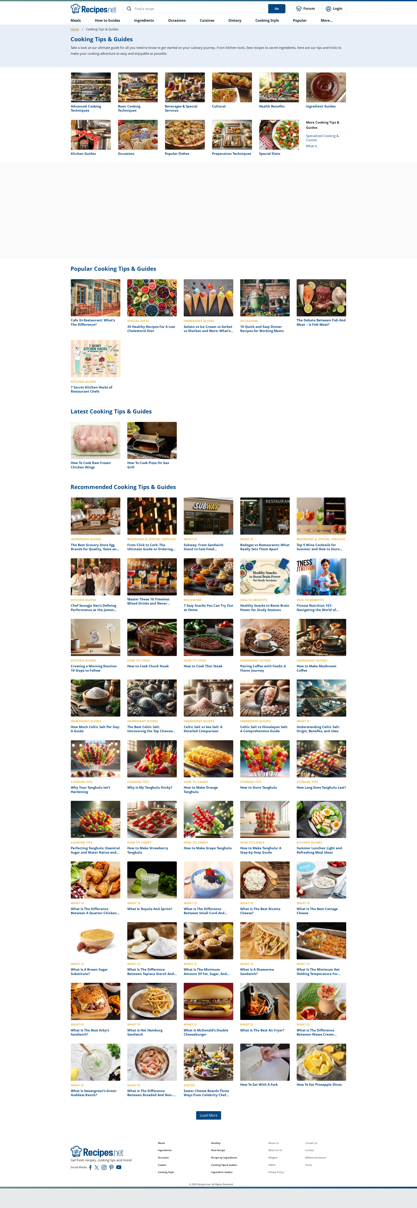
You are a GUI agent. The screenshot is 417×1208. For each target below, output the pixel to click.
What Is (311, 146)
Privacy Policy (276, 1172)
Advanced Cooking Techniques (86, 108)
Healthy (215, 1143)
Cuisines (207, 20)
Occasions (177, 20)
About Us (273, 1143)
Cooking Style (166, 1172)
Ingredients (144, 20)
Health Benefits (272, 106)
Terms (308, 1165)
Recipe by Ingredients (224, 1157)
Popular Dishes (177, 153)
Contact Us (311, 1143)
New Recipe (218, 1150)
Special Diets (269, 153)
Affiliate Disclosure (315, 1157)
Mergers (272, 1157)
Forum (309, 8)
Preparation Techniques (231, 153)
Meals (161, 1143)
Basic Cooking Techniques (129, 108)
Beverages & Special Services (181, 108)
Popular (300, 20)
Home (75, 29)
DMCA (271, 1165)
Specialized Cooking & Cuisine (322, 138)
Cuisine (162, 1165)
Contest (309, 1150)
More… (327, 20)
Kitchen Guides (83, 153)
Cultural (219, 106)
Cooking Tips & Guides (224, 1165)
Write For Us (275, 1150)
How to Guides (107, 20)
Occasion (163, 1157)
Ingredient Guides (321, 106)
